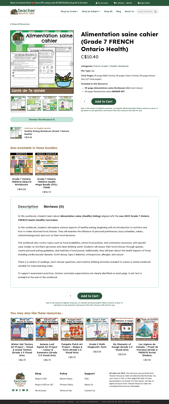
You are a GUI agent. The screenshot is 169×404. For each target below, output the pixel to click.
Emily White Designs (129, 402)
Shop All (108, 11)
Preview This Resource (41, 119)
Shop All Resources (21, 24)
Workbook (123, 66)
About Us (129, 11)
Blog (118, 11)
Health (113, 66)
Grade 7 (105, 66)
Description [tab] (28, 206)
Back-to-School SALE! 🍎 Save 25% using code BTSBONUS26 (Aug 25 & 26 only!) (48, 2)
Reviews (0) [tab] (54, 206)
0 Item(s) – (124, 3)
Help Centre (145, 3)
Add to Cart (103, 101)
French (96, 66)
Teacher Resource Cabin (22, 11)
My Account (102, 3)
